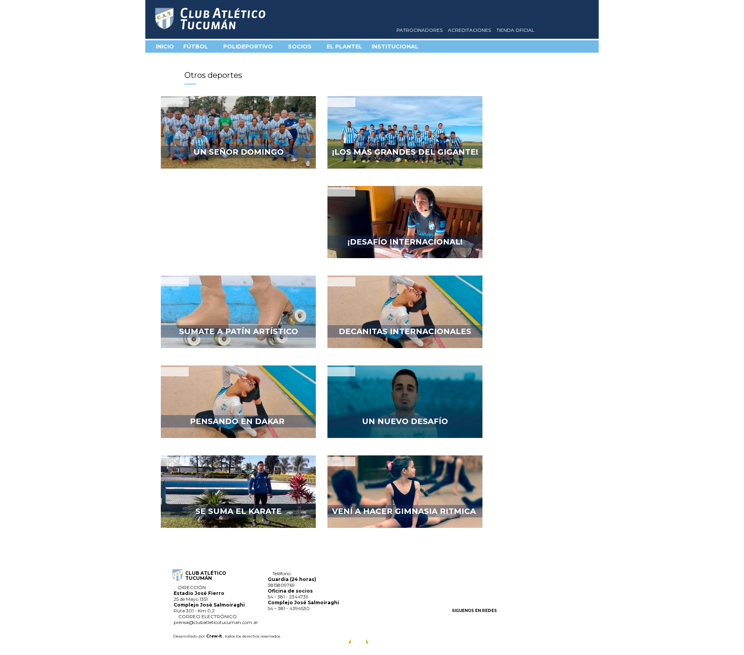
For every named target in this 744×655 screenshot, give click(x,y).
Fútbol (196, 46)
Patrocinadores (420, 30)
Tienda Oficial (516, 30)
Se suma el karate (238, 511)
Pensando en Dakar (238, 421)
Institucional (396, 46)
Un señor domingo (238, 152)
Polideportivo (248, 46)
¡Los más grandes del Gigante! (405, 152)
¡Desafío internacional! (405, 241)
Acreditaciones (470, 30)
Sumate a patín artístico (238, 331)
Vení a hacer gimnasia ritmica (405, 511)
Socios (300, 46)
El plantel (344, 46)
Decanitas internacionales (405, 331)
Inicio (165, 46)
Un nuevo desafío (405, 421)
